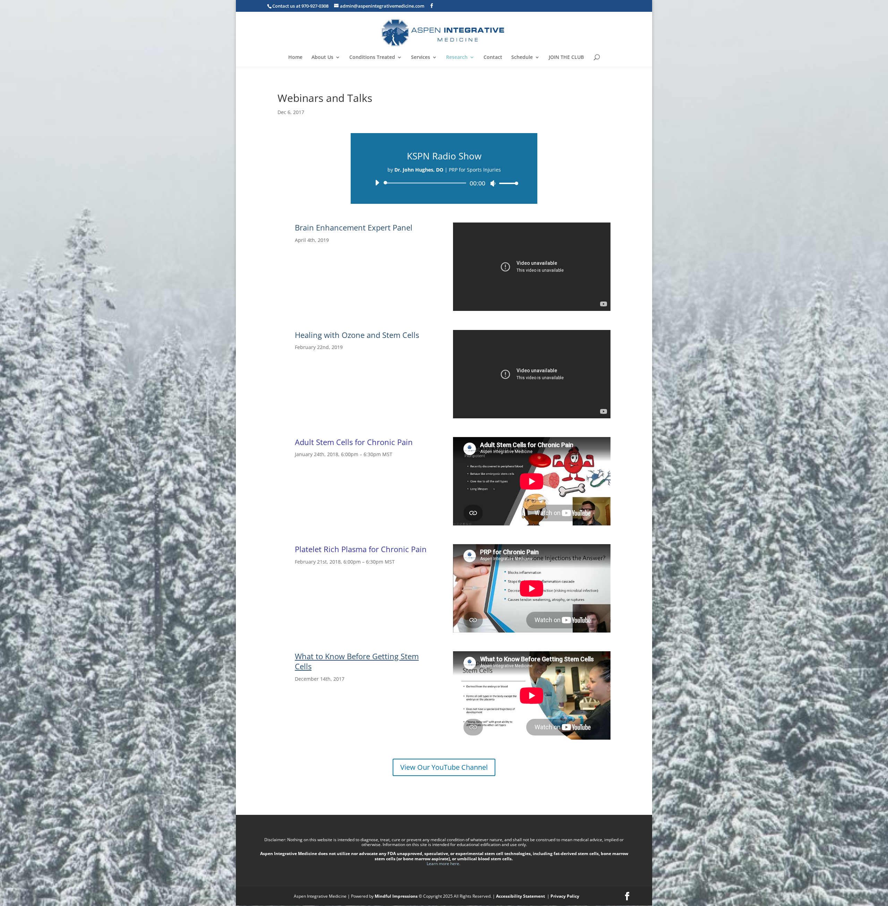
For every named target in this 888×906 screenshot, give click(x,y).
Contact (493, 57)
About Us (322, 57)
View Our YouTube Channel (444, 767)
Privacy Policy (564, 896)
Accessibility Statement (521, 896)
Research (457, 57)
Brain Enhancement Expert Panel (353, 227)
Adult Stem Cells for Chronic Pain (354, 442)
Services (420, 57)
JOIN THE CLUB (566, 57)
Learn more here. (444, 863)
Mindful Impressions (396, 896)
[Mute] (493, 183)
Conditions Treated (372, 57)
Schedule (522, 57)
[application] (444, 183)
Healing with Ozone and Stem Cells (357, 335)
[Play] (377, 182)
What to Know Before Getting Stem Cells (357, 661)
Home (295, 57)
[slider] (506, 183)
